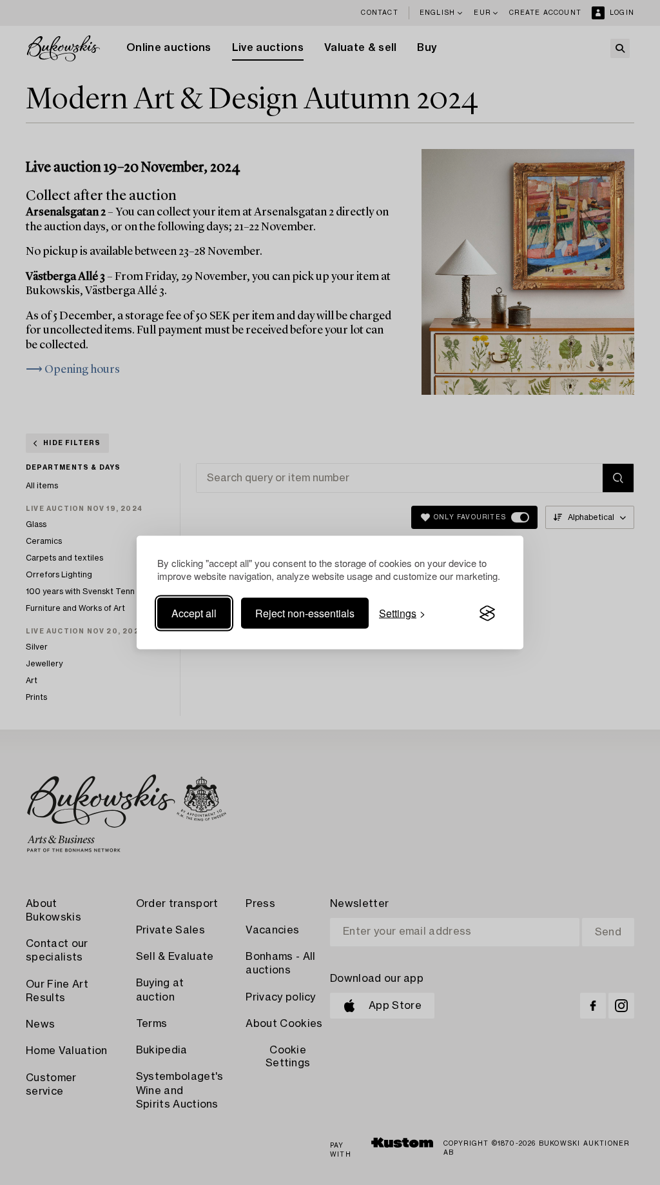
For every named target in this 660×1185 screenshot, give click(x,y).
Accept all (194, 613)
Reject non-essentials (304, 613)
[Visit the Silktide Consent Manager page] (487, 613)
